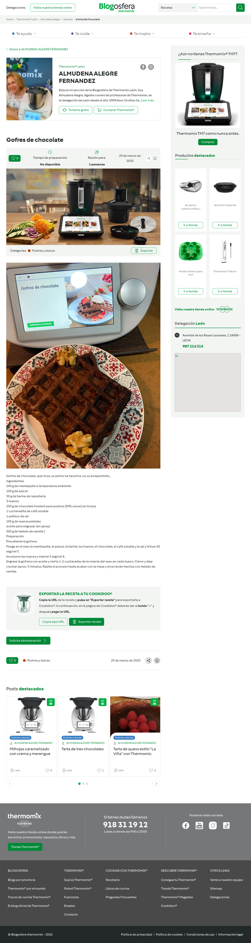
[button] (177, 8)
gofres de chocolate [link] (88, 19)
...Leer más (146, 100)
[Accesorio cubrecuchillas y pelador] (190, 185)
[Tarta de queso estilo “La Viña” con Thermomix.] (135, 719)
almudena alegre (50, 19)
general (68, 19)
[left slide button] (10, 784)
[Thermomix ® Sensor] (225, 251)
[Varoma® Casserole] (225, 185)
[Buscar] (240, 8)
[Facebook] (185, 825)
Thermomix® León (26, 19)
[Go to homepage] (117, 7)
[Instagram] (212, 825)
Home (9, 19)
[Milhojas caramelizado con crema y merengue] (31, 719)
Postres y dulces (20, 737)
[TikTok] (226, 825)
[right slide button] (156, 784)
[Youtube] (199, 825)
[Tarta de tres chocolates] (83, 719)
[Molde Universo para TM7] (190, 251)
